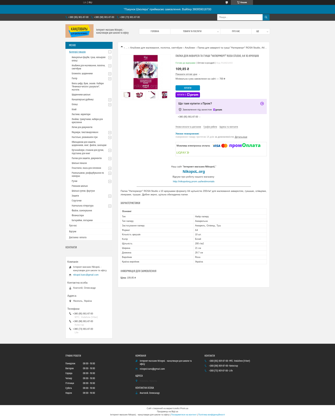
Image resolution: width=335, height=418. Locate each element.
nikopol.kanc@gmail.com (86, 274)
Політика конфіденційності (211, 414)
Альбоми (190, 47)
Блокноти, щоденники (82, 73)
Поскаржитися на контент (184, 414)
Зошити (75, 195)
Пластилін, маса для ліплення (86, 168)
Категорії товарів (77, 52)
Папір (74, 78)
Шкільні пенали (79, 163)
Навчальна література (83, 205)
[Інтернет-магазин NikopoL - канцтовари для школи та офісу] (79, 31)
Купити (187, 88)
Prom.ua (184, 408)
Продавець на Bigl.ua (167, 411)
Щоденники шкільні (81, 94)
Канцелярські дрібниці (83, 99)
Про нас (236, 31)
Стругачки (76, 200)
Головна (155, 31)
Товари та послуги (192, 31)
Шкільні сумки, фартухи (83, 191)
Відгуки (72, 231)
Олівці (75, 104)
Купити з (181, 94)
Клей (74, 109)
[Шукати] (266, 17)
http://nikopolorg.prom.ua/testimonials (193, 181)
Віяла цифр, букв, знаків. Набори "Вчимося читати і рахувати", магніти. (88, 86)
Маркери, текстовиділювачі (85, 132)
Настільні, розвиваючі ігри (85, 137)
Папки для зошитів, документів (87, 158)
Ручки (74, 181)
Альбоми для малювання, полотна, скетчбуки (156, 47)
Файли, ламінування (82, 210)
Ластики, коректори (81, 114)
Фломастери (78, 215)
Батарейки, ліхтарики (82, 220)
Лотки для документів (82, 127)
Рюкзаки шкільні (80, 186)
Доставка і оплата (78, 237)
